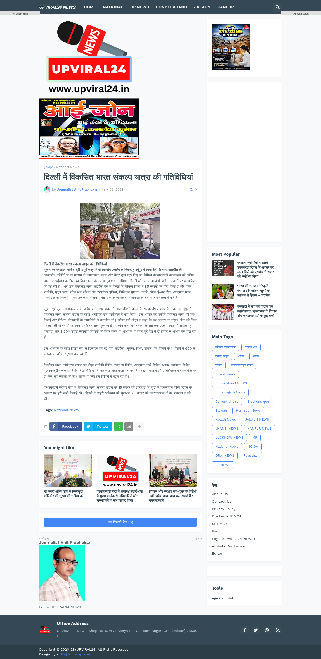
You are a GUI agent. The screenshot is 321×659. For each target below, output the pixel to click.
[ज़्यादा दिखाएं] (139, 426)
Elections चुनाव (258, 401)
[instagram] (267, 630)
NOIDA (253, 446)
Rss (215, 531)
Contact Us (221, 501)
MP (254, 437)
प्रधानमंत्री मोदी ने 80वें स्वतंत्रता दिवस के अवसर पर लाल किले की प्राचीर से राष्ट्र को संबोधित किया (255, 270)
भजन (256, 356)
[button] (277, 7)
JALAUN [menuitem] (202, 7)
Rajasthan (251, 455)
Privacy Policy (223, 509)
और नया (46, 538)
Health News (225, 419)
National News (67, 167)
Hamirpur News (248, 410)
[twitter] (256, 630)
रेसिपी (218, 365)
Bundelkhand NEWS (231, 383)
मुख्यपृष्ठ (48, 167)
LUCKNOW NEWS (229, 437)
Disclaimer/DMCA (227, 516)
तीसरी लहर (222, 356)
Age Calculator (224, 598)
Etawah (221, 410)
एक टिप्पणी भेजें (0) (120, 522)
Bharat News (225, 374)
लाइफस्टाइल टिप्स (242, 365)
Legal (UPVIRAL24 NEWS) (233, 539)
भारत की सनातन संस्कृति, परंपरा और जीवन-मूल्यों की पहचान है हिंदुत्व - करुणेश (253, 290)
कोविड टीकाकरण (225, 347)
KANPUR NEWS (259, 428)
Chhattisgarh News (230, 392)
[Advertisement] (244, 162)
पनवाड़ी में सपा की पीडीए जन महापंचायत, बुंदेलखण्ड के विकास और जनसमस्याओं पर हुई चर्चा (257, 310)
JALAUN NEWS (257, 419)
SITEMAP (219, 524)
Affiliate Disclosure (228, 546)
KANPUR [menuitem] (225, 7)
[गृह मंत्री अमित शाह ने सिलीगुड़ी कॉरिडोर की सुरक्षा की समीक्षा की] (68, 470)
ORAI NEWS (224, 455)
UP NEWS (222, 465)
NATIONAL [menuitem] (113, 7)
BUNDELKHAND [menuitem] (171, 7)
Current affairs (226, 401)
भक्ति (241, 356)
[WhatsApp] (118, 426)
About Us (220, 494)
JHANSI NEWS (226, 428)
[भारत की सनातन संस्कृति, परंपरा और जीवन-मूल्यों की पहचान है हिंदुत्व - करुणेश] (223, 291)
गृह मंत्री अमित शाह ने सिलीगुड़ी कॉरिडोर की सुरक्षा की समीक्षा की (63, 493)
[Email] (128, 426)
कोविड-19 (251, 347)
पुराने (196, 538)
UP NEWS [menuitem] (139, 7)
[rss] (278, 630)
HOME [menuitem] (90, 7)
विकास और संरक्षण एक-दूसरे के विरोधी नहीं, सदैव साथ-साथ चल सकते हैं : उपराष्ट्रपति (172, 495)
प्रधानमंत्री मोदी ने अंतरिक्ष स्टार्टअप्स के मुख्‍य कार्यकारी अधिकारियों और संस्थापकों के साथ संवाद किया (120, 495)
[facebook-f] (244, 630)
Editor (217, 553)
